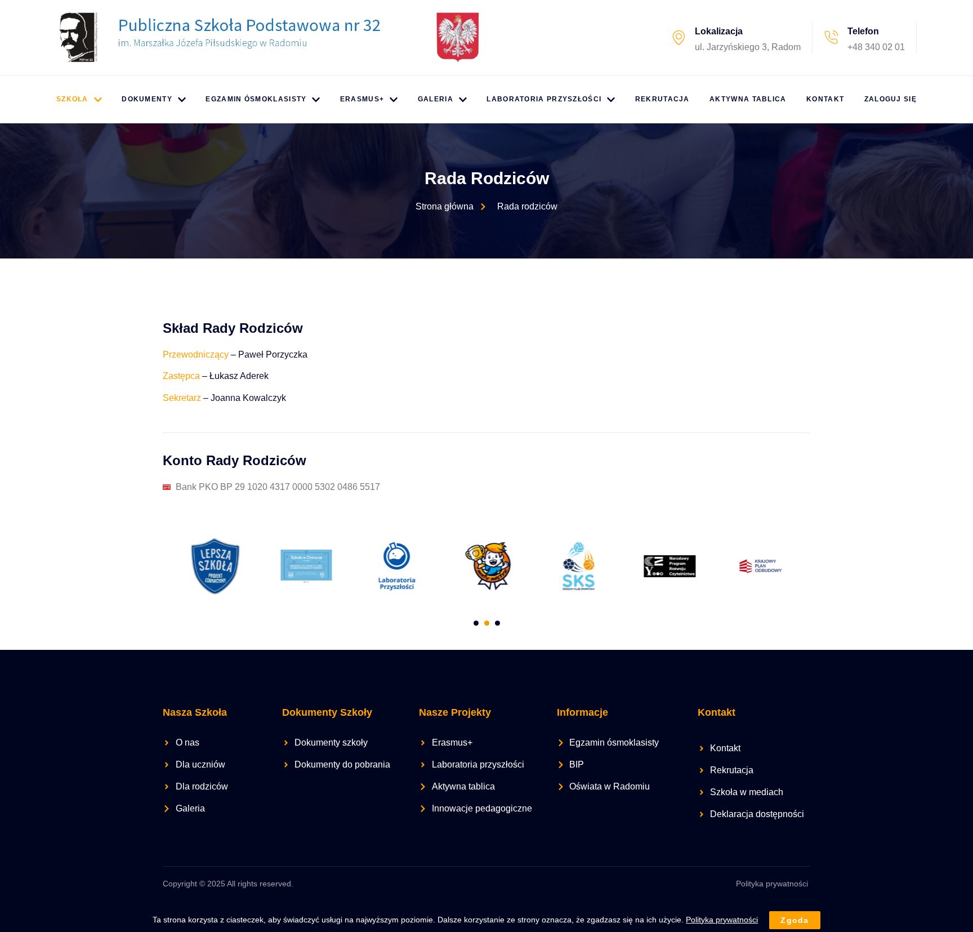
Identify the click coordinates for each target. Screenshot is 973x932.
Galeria (435, 99)
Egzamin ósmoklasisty (256, 99)
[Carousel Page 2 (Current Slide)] (486, 623)
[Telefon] (831, 37)
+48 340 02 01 (876, 47)
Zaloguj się (890, 99)
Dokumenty (147, 99)
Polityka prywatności (772, 883)
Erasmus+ (362, 99)
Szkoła (72, 99)
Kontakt (825, 99)
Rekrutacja (662, 99)
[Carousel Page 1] (476, 623)
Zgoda (794, 920)
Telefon (863, 31)
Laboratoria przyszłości (543, 99)
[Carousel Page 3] (497, 623)
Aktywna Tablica (748, 99)
